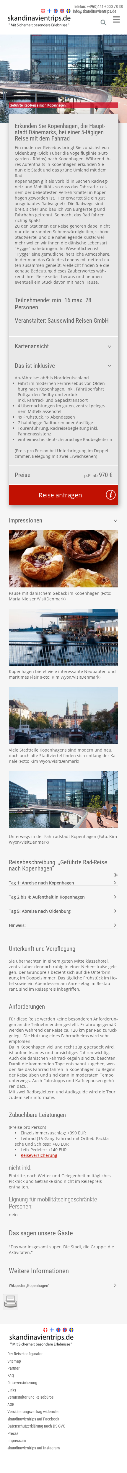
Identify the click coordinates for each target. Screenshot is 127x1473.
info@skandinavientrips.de (94, 11)
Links (11, 1390)
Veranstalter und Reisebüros (30, 1397)
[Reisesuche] (103, 24)
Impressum (16, 1440)
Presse (13, 1433)
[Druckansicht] (10, 1302)
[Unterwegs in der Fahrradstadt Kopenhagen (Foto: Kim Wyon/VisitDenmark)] (63, 826)
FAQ (10, 1375)
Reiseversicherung (39, 1155)
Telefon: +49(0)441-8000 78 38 (98, 6)
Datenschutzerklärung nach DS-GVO (36, 1426)
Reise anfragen (60, 495)
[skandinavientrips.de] (36, 26)
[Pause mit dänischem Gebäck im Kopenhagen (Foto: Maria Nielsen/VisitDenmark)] (63, 558)
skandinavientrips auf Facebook (33, 1419)
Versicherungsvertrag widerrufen (34, 1411)
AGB (10, 1404)
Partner (13, 1368)
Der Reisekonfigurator (25, 1353)
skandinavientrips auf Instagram (33, 1448)
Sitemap (14, 1361)
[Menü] (116, 19)
